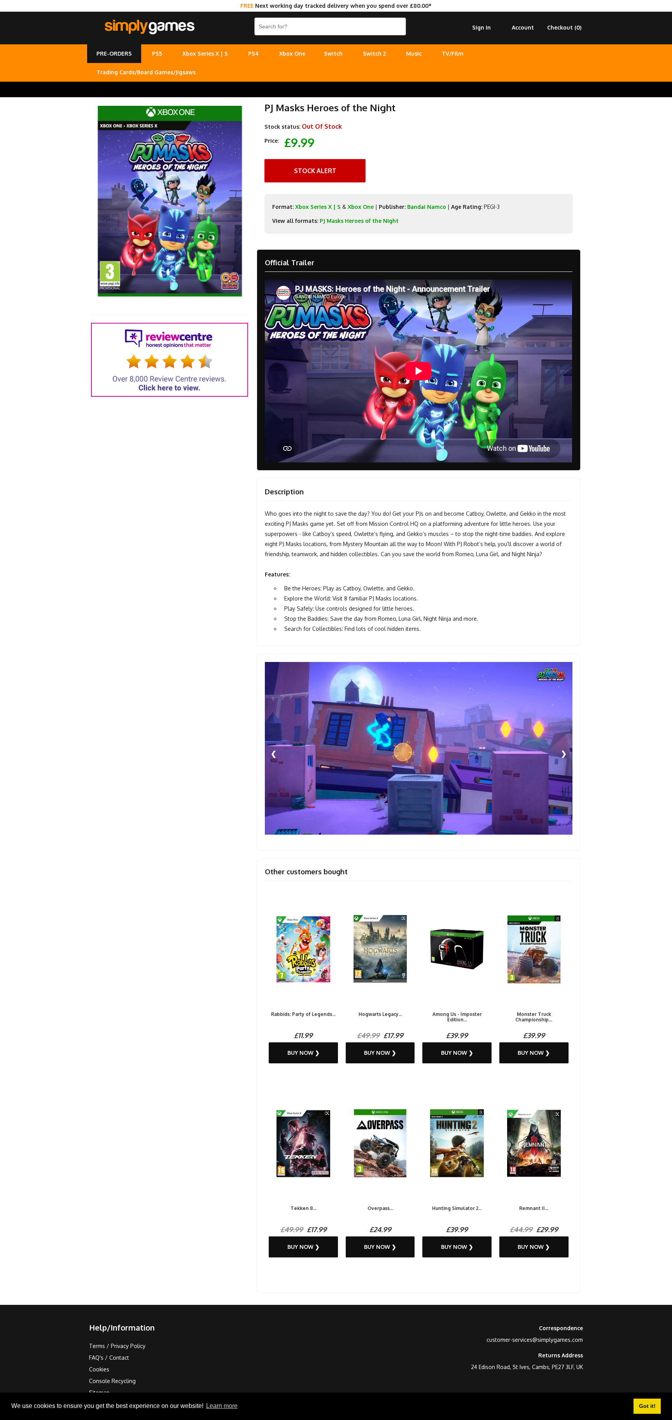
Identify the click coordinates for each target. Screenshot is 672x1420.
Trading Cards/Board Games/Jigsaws (146, 72)
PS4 (253, 53)
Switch (333, 53)
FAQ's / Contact (109, 1357)
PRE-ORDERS (114, 53)
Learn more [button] (222, 1405)
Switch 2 (374, 53)
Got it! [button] (647, 1406)
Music (414, 53)
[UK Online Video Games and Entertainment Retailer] (149, 27)
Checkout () (564, 27)
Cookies (99, 1369)
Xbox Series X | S (205, 53)
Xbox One (292, 53)
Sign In (481, 27)
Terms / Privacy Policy (117, 1346)
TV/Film (453, 53)
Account (523, 27)
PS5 (157, 53)
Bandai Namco (426, 206)
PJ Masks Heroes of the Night (359, 220)
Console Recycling (112, 1381)
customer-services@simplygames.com (534, 1339)
